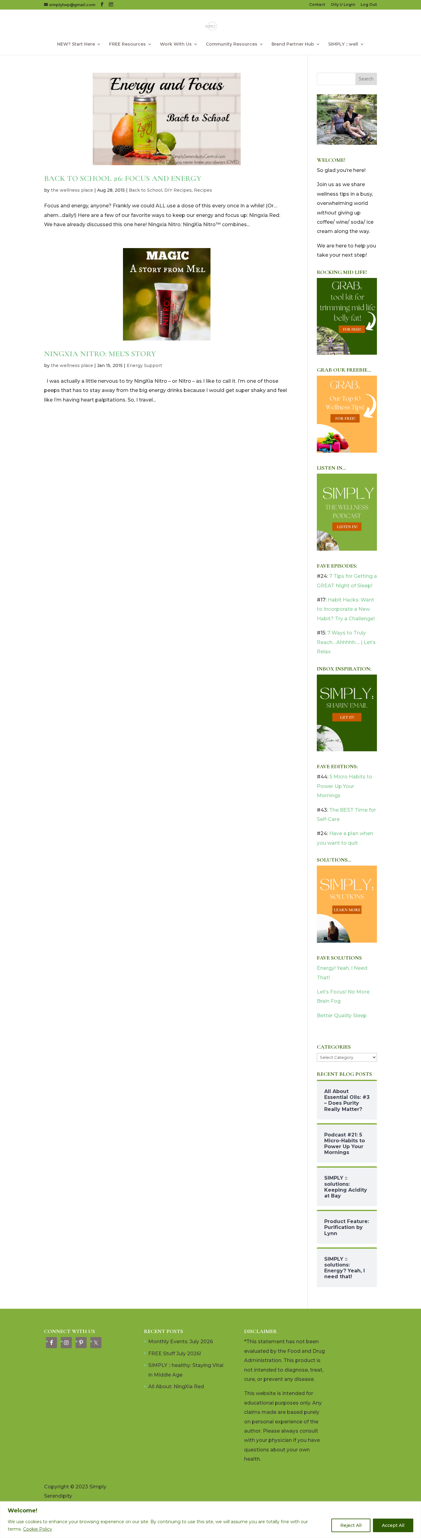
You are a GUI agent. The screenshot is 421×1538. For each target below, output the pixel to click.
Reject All (351, 1525)
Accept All (393, 1525)
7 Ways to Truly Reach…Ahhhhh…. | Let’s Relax (346, 642)
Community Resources (231, 44)
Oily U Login (343, 5)
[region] (210, 1519)
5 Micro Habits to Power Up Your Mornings (344, 786)
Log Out (369, 5)
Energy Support (144, 365)
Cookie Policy (37, 1529)
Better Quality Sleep (342, 1015)
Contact (317, 5)
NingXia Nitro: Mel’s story (100, 353)
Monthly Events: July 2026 (180, 1341)
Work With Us (176, 44)
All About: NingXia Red (176, 1386)
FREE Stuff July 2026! (174, 1353)
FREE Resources (127, 44)
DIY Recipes (178, 190)
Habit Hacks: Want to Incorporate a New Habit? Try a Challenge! (346, 609)
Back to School (145, 190)
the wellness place (72, 190)
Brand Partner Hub (293, 44)
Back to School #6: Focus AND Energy (122, 178)
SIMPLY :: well (343, 44)
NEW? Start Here (76, 44)
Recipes (203, 190)
